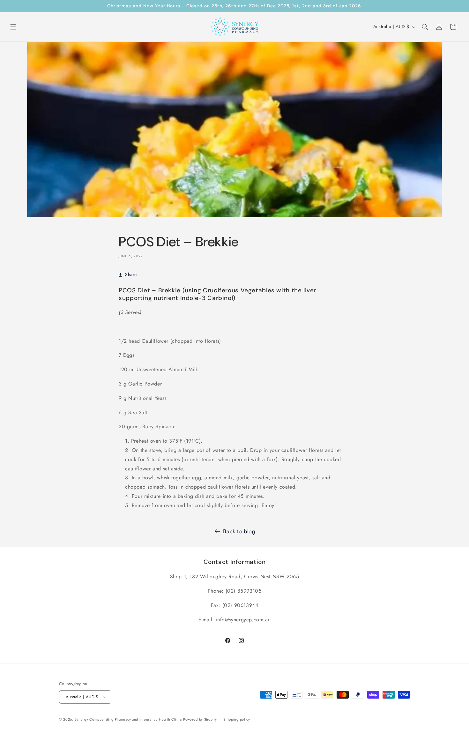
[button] (13, 27)
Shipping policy (236, 719)
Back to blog (239, 531)
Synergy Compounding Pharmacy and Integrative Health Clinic (128, 719)
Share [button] (131, 274)
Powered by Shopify (200, 719)
